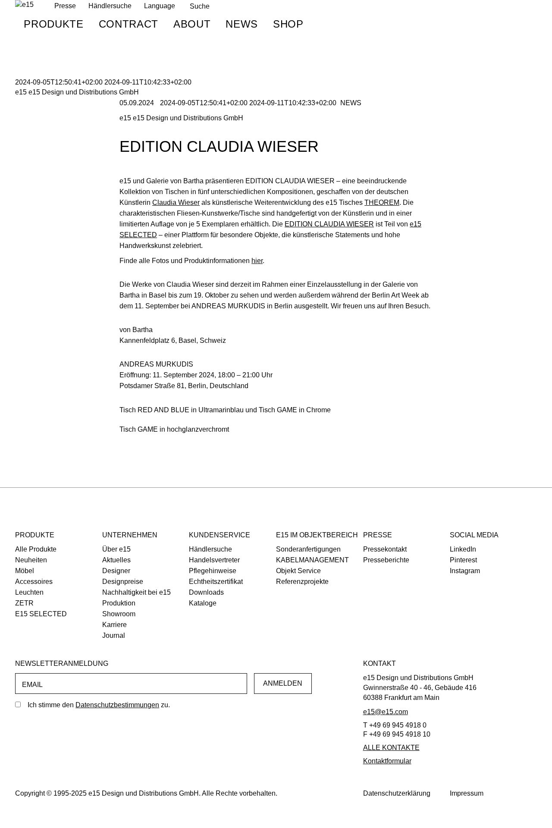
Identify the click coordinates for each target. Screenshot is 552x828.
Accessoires (34, 581)
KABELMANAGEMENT (312, 560)
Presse (377, 535)
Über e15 (116, 549)
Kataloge (202, 603)
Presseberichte (386, 560)
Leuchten (29, 592)
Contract (128, 24)
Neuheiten (31, 560)
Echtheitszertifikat (216, 581)
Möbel (24, 570)
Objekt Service (298, 570)
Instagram (465, 570)
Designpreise (122, 581)
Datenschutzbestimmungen (117, 705)
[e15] (24, 5)
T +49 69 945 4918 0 (395, 725)
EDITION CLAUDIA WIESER (329, 224)
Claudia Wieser (176, 202)
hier (257, 260)
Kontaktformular (387, 761)
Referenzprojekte (302, 581)
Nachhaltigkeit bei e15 (136, 592)
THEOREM (381, 202)
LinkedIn (463, 549)
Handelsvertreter (214, 560)
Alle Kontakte (391, 747)
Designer (116, 570)
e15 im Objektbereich (317, 535)
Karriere (114, 624)
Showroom (118, 614)
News (242, 24)
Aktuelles (116, 560)
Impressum (466, 793)
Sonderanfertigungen (308, 549)
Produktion (118, 603)
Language (159, 5)
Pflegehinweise (212, 570)
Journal (113, 635)
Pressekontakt (385, 549)
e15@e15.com (385, 711)
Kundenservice (219, 535)
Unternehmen (129, 535)
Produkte (53, 24)
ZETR (24, 603)
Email (32, 684)
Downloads (206, 592)
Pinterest (463, 560)
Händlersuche (110, 5)
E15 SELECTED (41, 614)
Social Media (474, 535)
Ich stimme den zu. (99, 705)
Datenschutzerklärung (396, 793)
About (191, 24)
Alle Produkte (35, 549)
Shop (288, 24)
